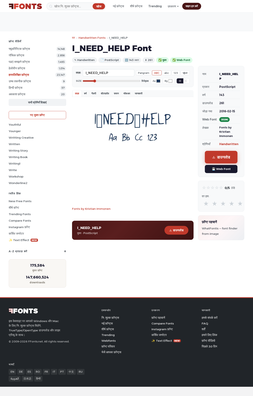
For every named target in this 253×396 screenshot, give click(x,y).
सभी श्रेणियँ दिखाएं (37, 102)
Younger (15, 131)
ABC (156, 72)
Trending (155, 6)
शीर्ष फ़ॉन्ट (14, 207)
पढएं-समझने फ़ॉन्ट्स (19, 62)
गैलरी (93, 93)
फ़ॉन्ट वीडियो (208, 340)
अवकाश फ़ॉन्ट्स (17, 94)
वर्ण (85, 93)
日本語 (27, 378)
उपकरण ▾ (173, 6)
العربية (15, 378)
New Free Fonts (20, 201)
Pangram (143, 72)
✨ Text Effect (23, 240)
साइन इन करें (192, 6)
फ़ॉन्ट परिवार (108, 346)
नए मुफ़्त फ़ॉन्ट (37, 115)
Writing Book (18, 157)
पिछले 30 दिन (209, 346)
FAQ (205, 323)
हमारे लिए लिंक (209, 335)
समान (116, 93)
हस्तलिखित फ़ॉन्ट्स (19, 75)
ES (29, 371)
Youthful (15, 124)
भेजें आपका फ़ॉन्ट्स (111, 352)
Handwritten (228, 144)
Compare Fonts (20, 220)
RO (38, 371)
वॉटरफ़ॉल (105, 93)
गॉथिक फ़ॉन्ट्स (16, 55)
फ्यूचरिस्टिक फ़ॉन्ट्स (19, 49)
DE (21, 371)
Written (14, 144)
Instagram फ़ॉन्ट (19, 227)
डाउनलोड (178, 230)
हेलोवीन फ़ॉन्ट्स (17, 68)
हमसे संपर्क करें (209, 317)
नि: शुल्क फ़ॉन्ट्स (110, 317)
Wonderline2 (18, 183)
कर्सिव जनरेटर (16, 233)
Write (13, 170)
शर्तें (203, 329)
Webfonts (108, 340)
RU (81, 371)
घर (73, 37)
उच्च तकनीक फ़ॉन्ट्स (20, 81)
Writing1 (14, 163)
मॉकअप (127, 93)
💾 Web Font (221, 169)
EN (12, 371)
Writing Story (18, 150)
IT (54, 371)
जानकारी (138, 93)
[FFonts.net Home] (25, 6)
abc (166, 72)
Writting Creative (21, 137)
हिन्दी (38, 378)
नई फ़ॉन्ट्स (118, 6)
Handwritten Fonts (92, 37)
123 (176, 72)
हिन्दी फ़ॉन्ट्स (15, 88)
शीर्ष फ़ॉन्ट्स (136, 6)
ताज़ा (77, 93)
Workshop (16, 176)
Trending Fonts (20, 214)
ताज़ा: (78, 72)
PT (62, 371)
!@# (185, 72)
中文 (71, 371)
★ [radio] (206, 204)
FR (46, 371)
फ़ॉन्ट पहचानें (158, 317)
